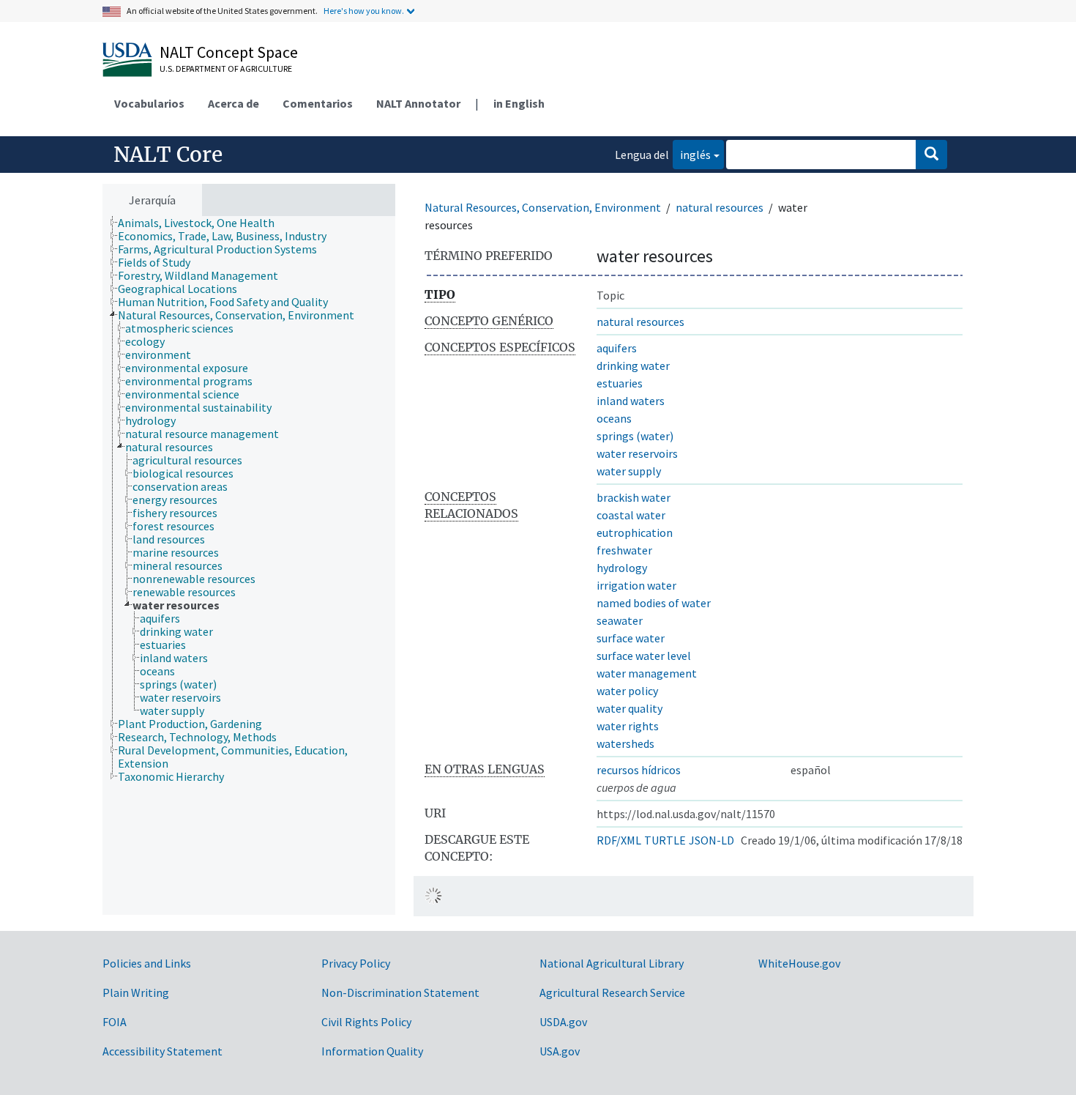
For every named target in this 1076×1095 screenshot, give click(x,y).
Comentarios (318, 103)
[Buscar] (931, 154)
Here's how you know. (364, 10)
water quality (629, 708)
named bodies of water (654, 602)
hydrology (622, 567)
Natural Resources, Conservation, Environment (543, 207)
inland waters (631, 400)
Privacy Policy (355, 963)
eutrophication (635, 532)
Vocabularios (149, 103)
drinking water (633, 365)
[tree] (248, 565)
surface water (631, 638)
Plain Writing (135, 992)
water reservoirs (637, 453)
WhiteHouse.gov (799, 963)
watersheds (625, 743)
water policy (627, 690)
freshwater (624, 550)
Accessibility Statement (162, 1051)
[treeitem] (202, 222)
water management (647, 673)
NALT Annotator (418, 103)
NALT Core (168, 154)
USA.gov (559, 1051)
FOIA (114, 1021)
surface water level (644, 655)
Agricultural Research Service (612, 992)
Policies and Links (146, 963)
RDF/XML (619, 840)
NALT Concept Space (229, 52)
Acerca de (233, 103)
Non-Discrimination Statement (400, 992)
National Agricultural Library (611, 963)
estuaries (620, 383)
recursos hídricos (639, 769)
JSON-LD (711, 840)
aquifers (617, 348)
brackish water (633, 497)
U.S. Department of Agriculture (226, 68)
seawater (620, 620)
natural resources (719, 207)
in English (519, 103)
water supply (629, 471)
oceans (614, 418)
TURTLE (665, 840)
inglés (692, 154)
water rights (628, 726)
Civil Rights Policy (366, 1021)
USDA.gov (563, 1021)
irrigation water (636, 585)
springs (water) (635, 435)
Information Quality (372, 1051)
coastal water (631, 515)
